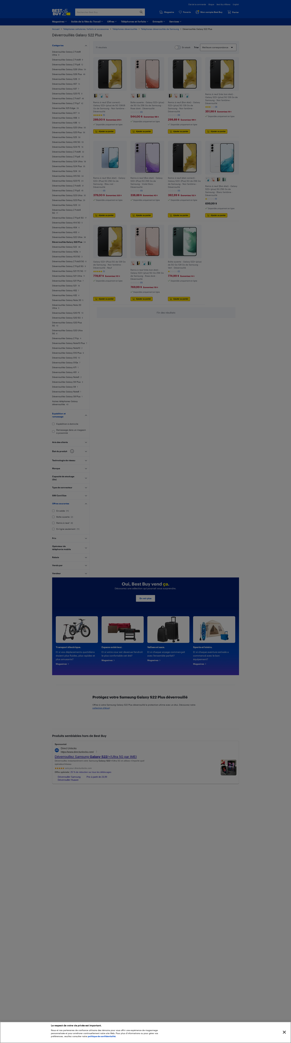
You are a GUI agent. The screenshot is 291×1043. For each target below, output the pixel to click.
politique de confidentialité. (102, 1036)
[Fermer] (284, 1032)
